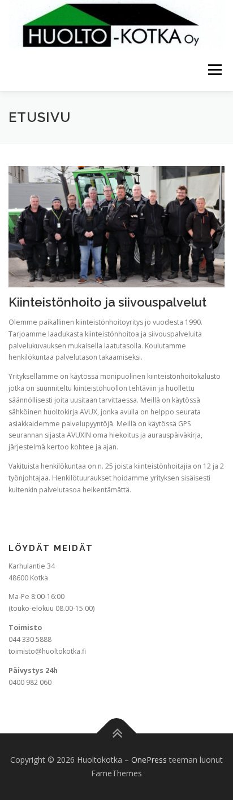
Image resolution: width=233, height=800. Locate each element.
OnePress (149, 759)
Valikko (215, 70)
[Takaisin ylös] (117, 734)
